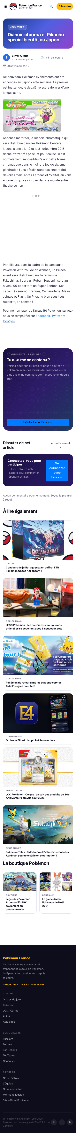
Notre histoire (11, 1078)
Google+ (9, 321)
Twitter (56, 316)
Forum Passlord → (60, 445)
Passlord (8, 1038)
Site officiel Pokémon (16, 1100)
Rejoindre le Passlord (38, 422)
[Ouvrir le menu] (5, 6)
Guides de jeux (12, 999)
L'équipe (8, 1083)
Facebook (43, 316)
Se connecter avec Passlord (57, 470)
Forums (7, 1044)
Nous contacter (12, 1089)
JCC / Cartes (10, 1010)
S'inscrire (65, 6)
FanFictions (10, 1049)
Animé (7, 1016)
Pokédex (8, 1005)
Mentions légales (13, 1094)
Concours (9, 1061)
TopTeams (9, 1055)
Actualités (9, 1021)
